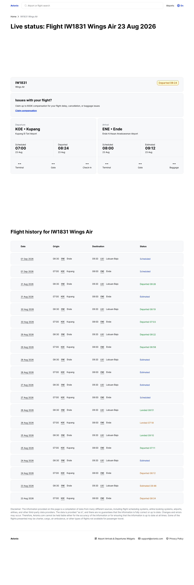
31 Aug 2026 (27, 284)
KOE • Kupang (27, 129)
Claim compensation (26, 110)
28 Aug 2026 (27, 359)
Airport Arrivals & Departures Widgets (116, 538)
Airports (170, 5)
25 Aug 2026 (27, 435)
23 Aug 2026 (27, 485)
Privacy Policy (176, 538)
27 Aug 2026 (27, 385)
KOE (63, 271)
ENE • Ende (112, 129)
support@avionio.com (152, 538)
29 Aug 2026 (27, 334)
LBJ (102, 258)
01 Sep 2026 (27, 258)
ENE (63, 258)
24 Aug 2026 (27, 460)
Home (13, 16)
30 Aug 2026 (27, 309)
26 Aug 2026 (27, 410)
